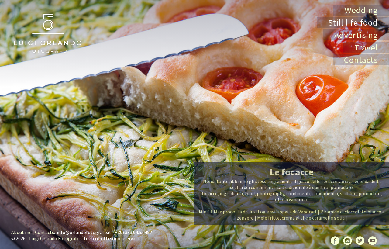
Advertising (356, 34)
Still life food (353, 22)
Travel (366, 47)
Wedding (361, 10)
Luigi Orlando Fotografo (54, 238)
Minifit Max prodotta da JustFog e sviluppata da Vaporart (258, 212)
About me (21, 232)
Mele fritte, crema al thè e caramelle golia (301, 218)
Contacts (361, 59)
